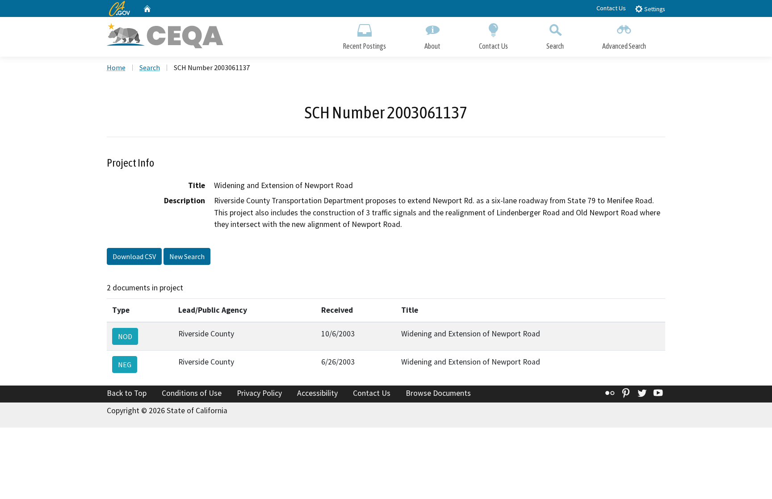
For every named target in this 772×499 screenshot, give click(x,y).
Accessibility (317, 393)
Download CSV (134, 256)
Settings (654, 9)
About (432, 46)
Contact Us (611, 8)
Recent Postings (364, 46)
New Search (187, 256)
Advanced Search (624, 46)
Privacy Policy (259, 393)
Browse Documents (438, 393)
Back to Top (127, 393)
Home (116, 67)
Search (555, 46)
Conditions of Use (192, 393)
